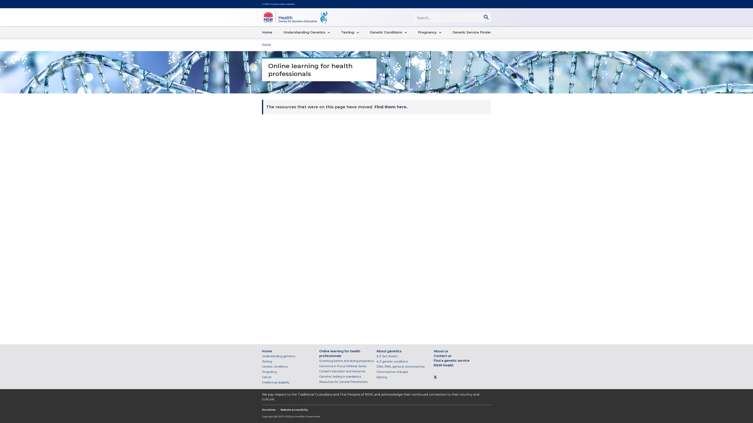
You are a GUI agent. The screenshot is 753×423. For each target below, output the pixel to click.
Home (266, 44)
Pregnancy (269, 372)
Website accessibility (294, 409)
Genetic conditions (275, 366)
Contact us (442, 356)
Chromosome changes (392, 372)
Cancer (267, 377)
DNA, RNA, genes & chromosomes (400, 366)
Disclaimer (269, 409)
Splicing (381, 377)
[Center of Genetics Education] (295, 17)
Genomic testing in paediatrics (340, 376)
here (401, 107)
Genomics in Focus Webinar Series (342, 366)
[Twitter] (435, 378)
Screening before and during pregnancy (346, 361)
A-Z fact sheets (386, 356)
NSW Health (444, 365)
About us (441, 351)
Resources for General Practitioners (343, 382)
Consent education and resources (342, 371)
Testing (267, 361)
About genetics (389, 351)
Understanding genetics (278, 356)
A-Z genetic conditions (392, 361)
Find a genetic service (451, 360)
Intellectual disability (276, 382)
